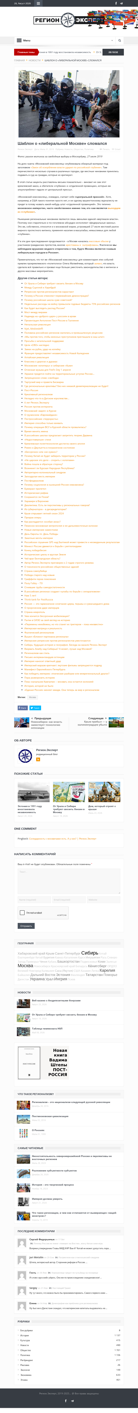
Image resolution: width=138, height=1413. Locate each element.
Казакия (86, 971)
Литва (95, 971)
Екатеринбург (26, 957)
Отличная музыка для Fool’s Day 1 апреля (47, 369)
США (77, 971)
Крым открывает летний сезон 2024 (44, 513)
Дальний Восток (42, 974)
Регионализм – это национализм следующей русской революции (71, 1102)
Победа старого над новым (39, 575)
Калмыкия (48, 971)
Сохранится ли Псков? (36, 496)
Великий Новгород (29, 971)
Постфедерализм (34, 480)
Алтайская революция (36, 357)
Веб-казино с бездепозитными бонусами (56, 1000)
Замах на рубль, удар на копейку (42, 349)
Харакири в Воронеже (36, 501)
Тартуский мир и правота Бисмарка (44, 382)
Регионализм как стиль (36, 653)
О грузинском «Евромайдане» (40, 414)
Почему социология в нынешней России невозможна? (54, 484)
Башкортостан (68, 961)
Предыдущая (42, 718)
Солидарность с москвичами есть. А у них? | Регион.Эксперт (62, 838)
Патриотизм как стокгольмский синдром (79, 1257)
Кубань (52, 961)
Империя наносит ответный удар (42, 661)
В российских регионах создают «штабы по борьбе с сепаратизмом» (62, 591)
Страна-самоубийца (35, 571)
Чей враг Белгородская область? (42, 558)
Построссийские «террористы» (41, 418)
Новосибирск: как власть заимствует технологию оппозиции (46, 725)
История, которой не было (38, 685)
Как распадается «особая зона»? (42, 521)
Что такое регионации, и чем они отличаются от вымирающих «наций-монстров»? (74, 1214)
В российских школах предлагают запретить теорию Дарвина (58, 435)
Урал (49, 979)
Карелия (107, 970)
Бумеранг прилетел (35, 488)
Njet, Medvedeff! (33, 328)
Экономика (25, 1374)
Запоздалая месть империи (39, 476)
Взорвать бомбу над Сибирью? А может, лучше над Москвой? (58, 648)
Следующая (96, 718)
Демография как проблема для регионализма (75, 1303)
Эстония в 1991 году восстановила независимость (30, 809)
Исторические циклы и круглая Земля (45, 554)
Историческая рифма (36, 492)
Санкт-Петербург (68, 953)
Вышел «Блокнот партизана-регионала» (46, 636)
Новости (68, 149)
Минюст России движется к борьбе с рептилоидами (52, 546)
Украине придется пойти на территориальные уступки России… (59, 373)
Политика (89, 149)
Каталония (70, 957)
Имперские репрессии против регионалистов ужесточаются (57, 640)
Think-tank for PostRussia (38, 599)
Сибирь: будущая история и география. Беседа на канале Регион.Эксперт (65, 644)
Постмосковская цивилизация (50, 1116)
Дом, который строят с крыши (102, 807)
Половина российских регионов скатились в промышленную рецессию (63, 332)
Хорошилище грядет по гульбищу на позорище (74, 1272)
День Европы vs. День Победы (41, 533)
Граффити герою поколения (40, 579)
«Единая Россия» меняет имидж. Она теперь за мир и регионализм (61, 689)
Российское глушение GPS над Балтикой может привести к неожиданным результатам (72, 542)
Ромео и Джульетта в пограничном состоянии (49, 447)
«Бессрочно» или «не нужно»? (40, 451)
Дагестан (23, 979)
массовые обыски (99, 241)
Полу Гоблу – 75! (33, 583)
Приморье (32, 961)
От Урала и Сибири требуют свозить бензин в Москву (100, 52)
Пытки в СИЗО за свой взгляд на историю (47, 620)
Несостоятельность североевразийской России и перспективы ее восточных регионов (72, 1157)
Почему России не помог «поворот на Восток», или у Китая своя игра (68, 1243)
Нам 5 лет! (30, 595)
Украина (37, 978)
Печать (106, 149)
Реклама (24, 1365)
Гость (32, 1272)
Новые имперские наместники (41, 529)
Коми (102, 961)
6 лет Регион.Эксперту (36, 402)
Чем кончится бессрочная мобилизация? (47, 616)
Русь (104, 957)
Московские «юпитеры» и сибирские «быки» (48, 365)
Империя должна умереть (47, 1198)
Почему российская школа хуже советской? (48, 299)
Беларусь (81, 966)
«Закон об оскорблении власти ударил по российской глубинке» (66, 167)
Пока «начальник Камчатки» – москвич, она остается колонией (58, 681)
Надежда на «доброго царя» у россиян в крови (50, 316)
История (24, 1335)
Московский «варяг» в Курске (40, 410)
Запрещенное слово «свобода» (41, 377)
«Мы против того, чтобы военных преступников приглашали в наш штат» (64, 336)
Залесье (111, 961)
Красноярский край (63, 966)
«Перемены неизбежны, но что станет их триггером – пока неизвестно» (63, 624)
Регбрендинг (26, 1360)
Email (117, 149)
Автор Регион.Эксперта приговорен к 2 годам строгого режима (59, 562)
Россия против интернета (38, 406)
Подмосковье (88, 961)
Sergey (33, 1288)
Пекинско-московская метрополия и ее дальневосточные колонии (61, 525)
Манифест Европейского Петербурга (44, 669)
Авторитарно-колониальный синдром (45, 472)
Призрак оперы (32, 517)
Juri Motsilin (36, 1257)
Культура (25, 1340)
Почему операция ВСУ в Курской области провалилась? (55, 427)
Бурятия (48, 957)
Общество (78, 149)
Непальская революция (37, 324)
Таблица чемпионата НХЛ (47, 1028)
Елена (33, 1303)
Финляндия (78, 975)
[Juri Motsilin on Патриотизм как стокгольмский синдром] (22, 1259)
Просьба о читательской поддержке (44, 341)
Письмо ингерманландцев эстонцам (44, 657)
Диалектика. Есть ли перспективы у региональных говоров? (57, 505)
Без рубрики (26, 1330)
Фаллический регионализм (39, 632)
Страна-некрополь (34, 612)
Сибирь (89, 952)
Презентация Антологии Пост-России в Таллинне (51, 320)
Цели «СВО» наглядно (36, 345)
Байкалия (24, 975)
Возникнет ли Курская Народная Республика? (49, 468)
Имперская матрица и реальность (43, 628)
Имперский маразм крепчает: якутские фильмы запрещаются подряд (63, 665)
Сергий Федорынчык (42, 1239)
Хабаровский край (31, 953)
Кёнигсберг (97, 965)
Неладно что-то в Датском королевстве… (46, 398)
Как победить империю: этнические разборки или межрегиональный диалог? (66, 673)
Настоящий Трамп (62, 1288)
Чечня (43, 961)
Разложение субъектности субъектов (54, 1170)
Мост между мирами (35, 312)
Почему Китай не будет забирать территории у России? (54, 455)
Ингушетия (93, 957)
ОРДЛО (112, 966)
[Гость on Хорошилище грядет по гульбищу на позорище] (22, 1275)
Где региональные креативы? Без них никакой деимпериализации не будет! (66, 386)
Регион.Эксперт (25, 149)
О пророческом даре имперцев (41, 607)
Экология (25, 1369)
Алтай (103, 953)
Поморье (110, 974)
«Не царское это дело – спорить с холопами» (49, 460)
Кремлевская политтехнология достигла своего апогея (54, 443)
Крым (50, 953)
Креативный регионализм (38, 394)
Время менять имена (36, 431)
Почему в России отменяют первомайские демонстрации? (56, 295)
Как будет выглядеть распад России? (44, 308)
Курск (81, 957)
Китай (39, 957)
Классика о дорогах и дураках (40, 361)
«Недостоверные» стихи (37, 439)
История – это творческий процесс (53, 1184)
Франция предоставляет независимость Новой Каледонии (56, 353)
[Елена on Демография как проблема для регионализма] (22, 1305)
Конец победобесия (35, 550)
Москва (32, 697)
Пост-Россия (31, 390)
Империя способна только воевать (43, 423)
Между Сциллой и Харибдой (40, 287)
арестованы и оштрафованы (82, 244)
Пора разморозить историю (39, 677)
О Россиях (38, 1130)
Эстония (63, 974)
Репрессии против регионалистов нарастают (49, 291)
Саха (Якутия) (64, 971)
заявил (98, 263)
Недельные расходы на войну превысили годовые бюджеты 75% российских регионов (72, 304)
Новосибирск (42, 966)
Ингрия (60, 978)
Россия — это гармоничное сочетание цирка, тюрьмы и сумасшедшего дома (66, 603)
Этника (23, 1379)
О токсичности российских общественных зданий (51, 566)
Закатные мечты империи (38, 538)
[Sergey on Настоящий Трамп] (22, 1290)
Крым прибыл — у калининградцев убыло (92, 723)
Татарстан (94, 974)
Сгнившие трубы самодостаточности (44, 587)
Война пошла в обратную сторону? (43, 464)
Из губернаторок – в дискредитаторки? (45, 509)
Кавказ (59, 957)
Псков (71, 979)
